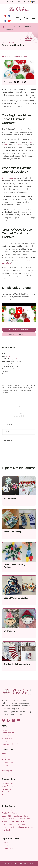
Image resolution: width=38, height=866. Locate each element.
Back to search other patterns (15, 57)
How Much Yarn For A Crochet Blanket (16, 819)
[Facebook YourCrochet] (8, 720)
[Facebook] (4, 20)
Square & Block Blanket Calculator (15, 816)
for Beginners (18, 359)
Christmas (6, 774)
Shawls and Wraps (9, 762)
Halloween (6, 768)
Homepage (6, 730)
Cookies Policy (7, 848)
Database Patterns (9, 783)
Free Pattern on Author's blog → (19, 330)
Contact (5, 741)
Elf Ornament (9, 631)
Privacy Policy (7, 846)
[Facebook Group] (9, 16)
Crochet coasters (8, 178)
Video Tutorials (7, 786)
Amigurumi (6, 757)
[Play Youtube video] (19, 312)
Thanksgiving (7, 771)
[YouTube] (9, 20)
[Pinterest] (4, 16)
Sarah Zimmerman (14, 354)
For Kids (5, 765)
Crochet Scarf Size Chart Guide (14, 824)
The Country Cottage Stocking (17, 664)
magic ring (18, 145)
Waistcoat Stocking (12, 532)
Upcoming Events (8, 733)
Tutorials (5, 792)
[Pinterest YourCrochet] (3, 720)
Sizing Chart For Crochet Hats (13, 821)
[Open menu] (33, 18)
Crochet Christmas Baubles (16, 598)
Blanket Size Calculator (11, 813)
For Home (6, 759)
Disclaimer (6, 843)
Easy (11, 359)
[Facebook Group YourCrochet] (13, 720)
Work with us (7, 738)
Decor (8, 356)
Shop (4, 795)
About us (5, 736)
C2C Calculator (8, 810)
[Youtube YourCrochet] (19, 720)
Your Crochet (10, 26)
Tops (4, 754)
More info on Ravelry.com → (19, 334)
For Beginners (7, 789)
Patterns (19, 26)
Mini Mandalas (10, 499)
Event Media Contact (10, 744)
